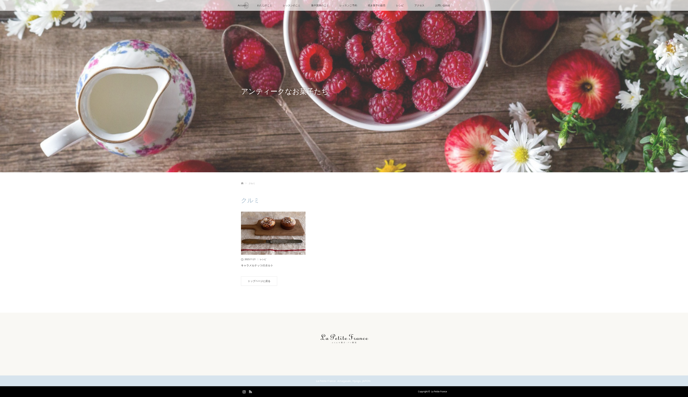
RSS (250, 391)
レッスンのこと (291, 5)
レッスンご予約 (348, 5)
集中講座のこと (320, 5)
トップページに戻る (259, 281)
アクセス (419, 5)
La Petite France (439, 391)
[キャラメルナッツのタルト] (273, 233)
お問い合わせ (442, 5)
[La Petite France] (344, 346)
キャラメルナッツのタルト (257, 265)
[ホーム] (242, 179)
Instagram (243, 391)
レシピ (400, 5)
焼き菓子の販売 (376, 5)
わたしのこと (264, 5)
